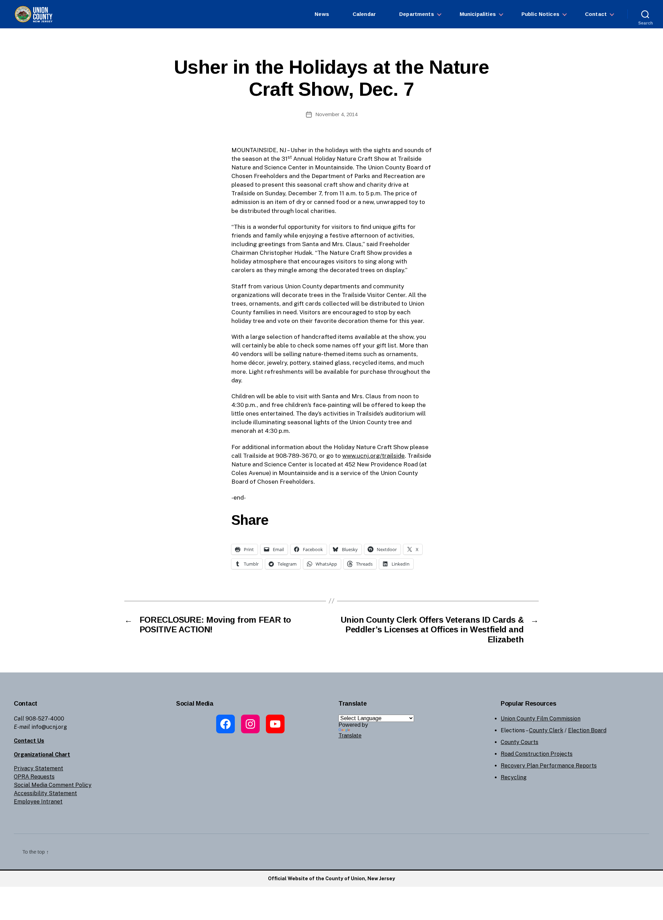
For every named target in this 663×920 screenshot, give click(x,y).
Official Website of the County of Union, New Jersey (331, 878)
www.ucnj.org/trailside (373, 455)
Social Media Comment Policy (53, 785)
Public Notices (540, 14)
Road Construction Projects (537, 754)
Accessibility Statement (45, 793)
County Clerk (546, 730)
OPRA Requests (34, 776)
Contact (596, 14)
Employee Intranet (38, 801)
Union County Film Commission (540, 718)
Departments (416, 14)
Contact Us (29, 740)
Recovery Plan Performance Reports (549, 765)
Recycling (514, 777)
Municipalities (478, 14)
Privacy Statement (38, 768)
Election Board (587, 730)
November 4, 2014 (336, 114)
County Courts (519, 742)
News (322, 14)
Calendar (364, 14)
